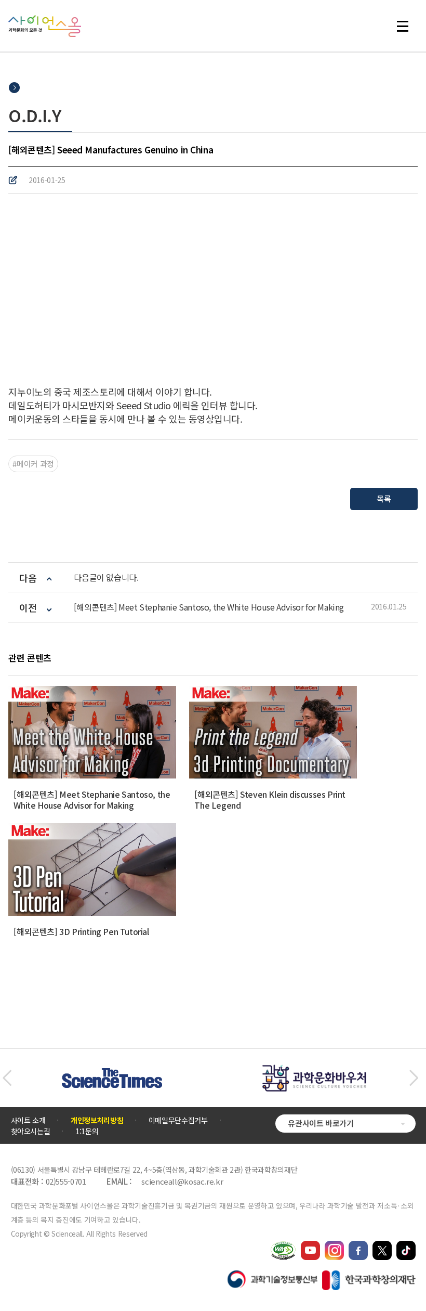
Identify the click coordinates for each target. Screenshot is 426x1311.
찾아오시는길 (30, 1131)
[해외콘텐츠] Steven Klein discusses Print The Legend (269, 799)
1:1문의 (86, 1131)
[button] (7, 1078)
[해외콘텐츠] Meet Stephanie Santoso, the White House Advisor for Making (209, 607)
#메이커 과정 (33, 463)
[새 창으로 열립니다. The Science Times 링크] (112, 1073)
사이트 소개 (28, 1120)
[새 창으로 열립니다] (310, 1245)
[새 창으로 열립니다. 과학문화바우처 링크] (314, 1069)
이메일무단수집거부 (178, 1120)
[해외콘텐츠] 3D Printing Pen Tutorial (81, 931)
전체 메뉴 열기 (407, 26)
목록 (384, 498)
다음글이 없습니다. (106, 577)
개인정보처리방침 (97, 1120)
